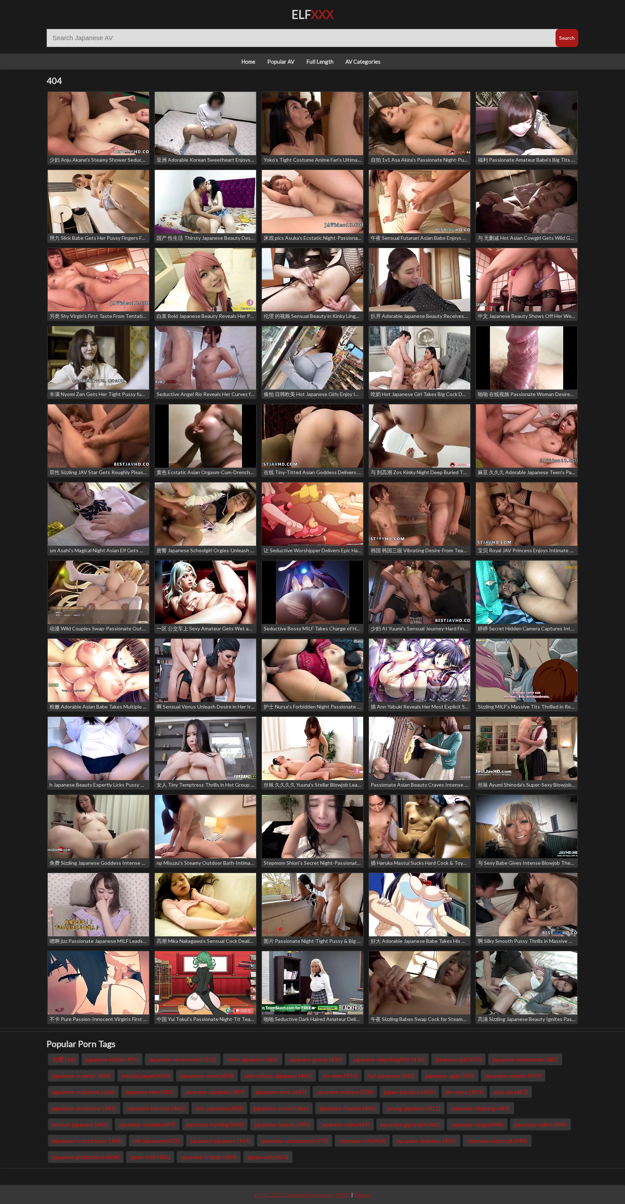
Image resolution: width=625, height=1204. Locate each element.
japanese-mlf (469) (362, 1140)
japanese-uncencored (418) (182, 1059)
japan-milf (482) (150, 1156)
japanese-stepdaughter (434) (389, 1059)
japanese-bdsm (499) (540, 1124)
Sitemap (362, 1195)
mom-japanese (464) (252, 1059)
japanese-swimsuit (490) (497, 1140)
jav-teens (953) (464, 1091)
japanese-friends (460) (209, 1156)
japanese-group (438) (315, 1059)
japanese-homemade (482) (525, 1059)
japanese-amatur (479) (513, 1075)
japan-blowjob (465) (409, 1091)
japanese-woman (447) (147, 1124)
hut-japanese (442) (391, 1075)
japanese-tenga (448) (477, 1124)
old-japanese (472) (156, 1140)
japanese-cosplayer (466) (83, 1091)
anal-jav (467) (511, 1091)
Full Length (319, 61)
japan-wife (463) (267, 1156)
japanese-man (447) (345, 1124)
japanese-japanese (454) (220, 1140)
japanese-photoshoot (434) (85, 1156)
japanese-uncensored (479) (294, 1140)
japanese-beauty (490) (282, 1124)
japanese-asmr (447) (280, 1091)
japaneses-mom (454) (207, 1075)
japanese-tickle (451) (112, 1059)
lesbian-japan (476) (145, 1075)
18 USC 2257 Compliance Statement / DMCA (302, 1195)
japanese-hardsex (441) (156, 1108)
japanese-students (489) (215, 1091)
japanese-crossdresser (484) (87, 1140)
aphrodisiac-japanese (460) (278, 1075)
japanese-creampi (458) (81, 1075)
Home (248, 61)
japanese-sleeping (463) (480, 1108)
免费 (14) (63, 1059)
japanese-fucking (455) (214, 1124)
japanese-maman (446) (347, 1108)
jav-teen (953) (340, 1075)
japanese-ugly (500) (449, 1075)
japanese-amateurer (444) (84, 1108)
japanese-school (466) (281, 1108)
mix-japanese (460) (219, 1108)
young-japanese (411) (413, 1108)
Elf (313, 14)
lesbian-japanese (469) (80, 1124)
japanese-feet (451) (150, 1091)
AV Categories (362, 61)
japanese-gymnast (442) (410, 1124)
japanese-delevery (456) (426, 1140)
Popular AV (280, 61)
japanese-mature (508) (345, 1091)
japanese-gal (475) (458, 1059)
